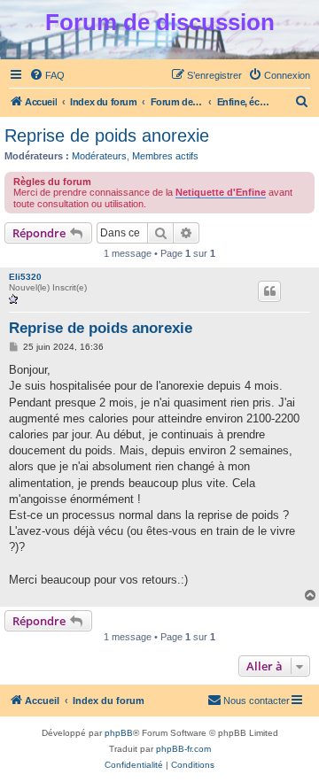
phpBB (119, 733)
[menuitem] (47, 75)
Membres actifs (165, 156)
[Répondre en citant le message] (269, 291)
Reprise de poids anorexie (106, 135)
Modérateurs (99, 156)
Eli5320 (25, 277)
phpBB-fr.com (183, 749)
